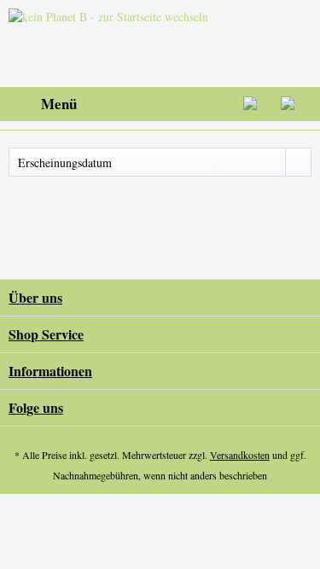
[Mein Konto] (251, 104)
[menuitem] (42, 104)
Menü (59, 103)
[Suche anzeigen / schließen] (167, 104)
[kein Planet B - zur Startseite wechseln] (112, 43)
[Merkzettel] (209, 104)
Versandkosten (240, 455)
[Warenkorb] (293, 104)
